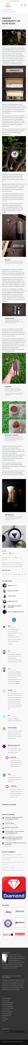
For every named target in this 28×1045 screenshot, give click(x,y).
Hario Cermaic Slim (14, 456)
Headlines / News (6, 1011)
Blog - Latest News (6, 9)
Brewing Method (6, 1004)
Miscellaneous (5, 1015)
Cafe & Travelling (6, 1006)
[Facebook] (23, 1043)
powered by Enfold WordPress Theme (16, 1041)
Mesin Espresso (5, 1013)
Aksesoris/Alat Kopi (6, 1002)
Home (8, 10)
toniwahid (4, 559)
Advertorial (4, 1000)
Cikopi (8, 1041)
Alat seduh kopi (9, 563)
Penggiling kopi (18, 566)
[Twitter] (21, 1043)
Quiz (3, 1017)
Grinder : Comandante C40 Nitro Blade (11, 21)
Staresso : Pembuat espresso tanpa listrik (15, 870)
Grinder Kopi (12, 10)
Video (3, 1020)
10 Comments (15, 557)
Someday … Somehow (9, 867)
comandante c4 (6, 564)
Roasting (4, 1019)
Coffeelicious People (7, 1008)
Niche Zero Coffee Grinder (16, 854)
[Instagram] (25, 1043)
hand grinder (15, 564)
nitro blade (10, 566)
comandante (18, 563)
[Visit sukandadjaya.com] (14, 898)
